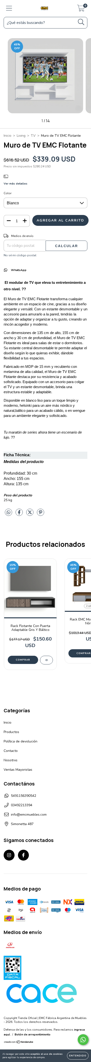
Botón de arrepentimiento (32, 1034)
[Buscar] (81, 22)
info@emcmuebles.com (29, 814)
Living (21, 135)
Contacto (11, 750)
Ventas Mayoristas (18, 769)
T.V (33, 135)
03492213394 (21, 805)
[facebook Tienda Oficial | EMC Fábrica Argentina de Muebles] (23, 855)
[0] (81, 9)
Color (7, 193)
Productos (11, 732)
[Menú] (9, 8)
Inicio (7, 135)
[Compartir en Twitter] (30, 514)
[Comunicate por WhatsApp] (83, 1039)
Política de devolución (20, 741)
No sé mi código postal (20, 255)
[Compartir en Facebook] (20, 514)
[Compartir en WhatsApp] (8, 513)
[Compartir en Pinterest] (40, 514)
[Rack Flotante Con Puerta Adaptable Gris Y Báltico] (46, 660)
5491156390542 (23, 795)
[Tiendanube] (19, 1043)
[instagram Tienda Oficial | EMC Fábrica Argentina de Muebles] (9, 855)
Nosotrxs (10, 760)
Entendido (77, 1055)
